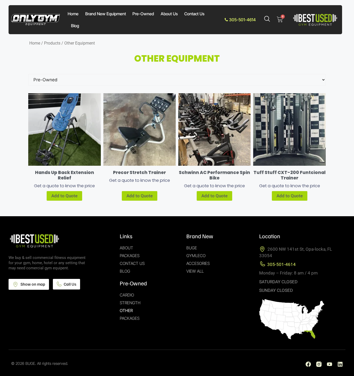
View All (195, 271)
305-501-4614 (242, 19)
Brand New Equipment (105, 13)
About (126, 247)
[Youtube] (329, 364)
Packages (129, 255)
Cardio (127, 295)
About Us (169, 13)
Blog (75, 25)
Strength (130, 302)
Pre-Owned (143, 13)
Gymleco (196, 255)
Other (126, 310)
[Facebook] (308, 364)
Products (52, 43)
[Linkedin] (340, 364)
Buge (191, 247)
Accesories (198, 263)
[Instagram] (319, 364)
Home (73, 13)
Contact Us (194, 13)
